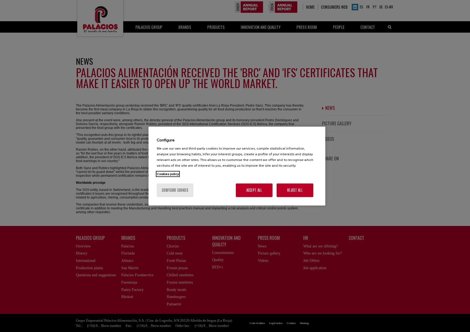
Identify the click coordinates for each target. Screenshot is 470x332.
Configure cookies (175, 190)
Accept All (254, 190)
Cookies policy (168, 174)
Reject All (295, 190)
